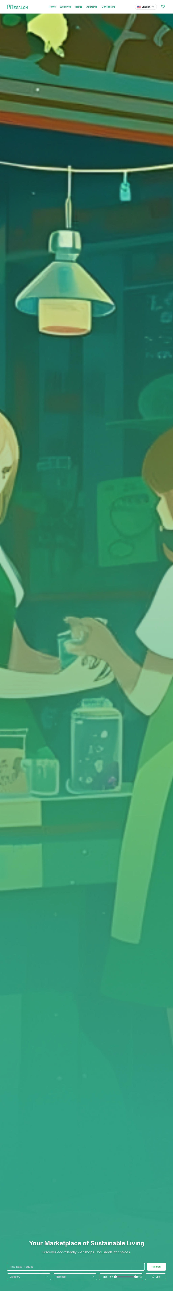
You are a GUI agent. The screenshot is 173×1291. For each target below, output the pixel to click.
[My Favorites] (162, 6)
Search (156, 1266)
